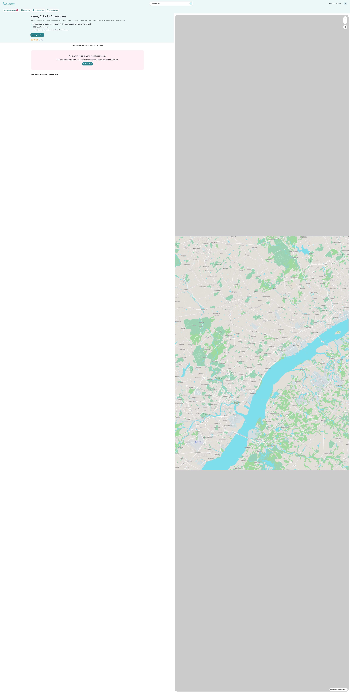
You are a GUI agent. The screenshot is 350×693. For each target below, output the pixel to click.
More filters (53, 10)
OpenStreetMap (341, 689)
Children (26, 10)
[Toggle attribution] (346, 689)
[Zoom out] (345, 22)
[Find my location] (345, 27)
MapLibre (332, 689)
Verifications (39, 10)
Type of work (11, 10)
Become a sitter (335, 3)
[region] (262, 353)
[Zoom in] (345, 18)
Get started (87, 64)
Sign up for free (37, 35)
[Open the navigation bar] (345, 3)
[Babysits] (9, 3)
